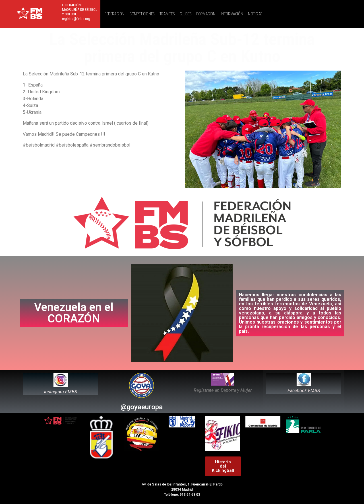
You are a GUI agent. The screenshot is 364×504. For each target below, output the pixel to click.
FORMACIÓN (205, 14)
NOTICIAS (255, 14)
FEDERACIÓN (114, 14)
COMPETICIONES (141, 14)
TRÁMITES (167, 14)
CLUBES (185, 14)
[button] (115, 14)
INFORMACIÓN (232, 14)
